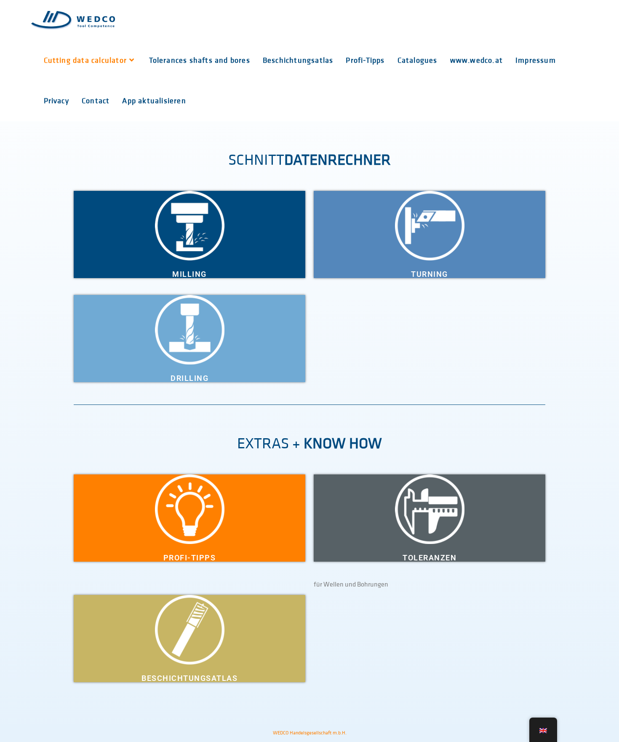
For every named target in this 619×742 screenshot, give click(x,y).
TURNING (429, 274)
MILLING (189, 274)
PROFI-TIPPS (189, 557)
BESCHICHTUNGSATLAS (189, 678)
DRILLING (189, 378)
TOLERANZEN (429, 557)
